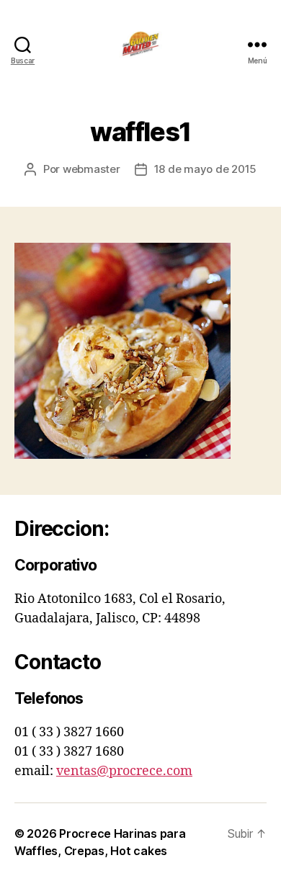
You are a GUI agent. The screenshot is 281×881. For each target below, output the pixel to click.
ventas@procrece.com (124, 771)
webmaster (91, 169)
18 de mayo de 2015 (205, 169)
